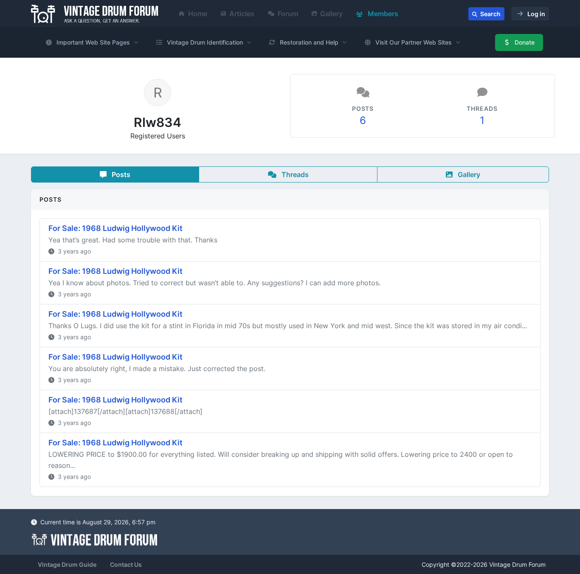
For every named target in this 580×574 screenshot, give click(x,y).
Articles (241, 13)
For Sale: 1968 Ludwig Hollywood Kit (115, 228)
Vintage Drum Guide (67, 564)
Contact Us (126, 564)
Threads (294, 174)
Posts (120, 174)
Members (382, 13)
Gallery (331, 13)
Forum (288, 13)
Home (197, 13)
